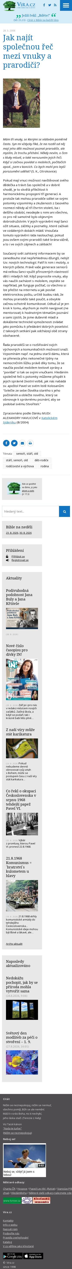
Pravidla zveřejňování (15, 1237)
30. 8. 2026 (25, 533)
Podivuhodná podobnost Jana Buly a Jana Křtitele (19, 597)
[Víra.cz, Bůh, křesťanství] (19, 6)
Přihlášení (15, 550)
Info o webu (10, 1225)
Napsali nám (10, 1229)
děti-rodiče (41, 460)
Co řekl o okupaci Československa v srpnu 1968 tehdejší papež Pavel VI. (21, 800)
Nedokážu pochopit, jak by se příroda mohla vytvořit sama (22, 984)
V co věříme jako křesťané (18, 1246)
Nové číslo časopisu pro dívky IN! (17, 650)
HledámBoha (19, 1193)
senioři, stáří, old (27, 453)
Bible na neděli (19, 527)
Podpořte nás (11, 1233)
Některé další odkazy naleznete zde (50, 1193)
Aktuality (14, 578)
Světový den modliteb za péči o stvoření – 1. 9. (21, 1037)
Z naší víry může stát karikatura (20, 731)
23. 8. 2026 (12, 533)
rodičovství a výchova (20, 466)
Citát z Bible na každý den (43, 20)
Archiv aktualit (14, 944)
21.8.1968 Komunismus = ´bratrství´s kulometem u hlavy (19, 867)
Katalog (7, 1242)
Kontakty (8, 1220)
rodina (45, 466)
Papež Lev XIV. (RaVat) (42, 1188)
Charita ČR (9, 1188)
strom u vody (28, 490)
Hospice (22, 1188)
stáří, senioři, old (17, 460)
